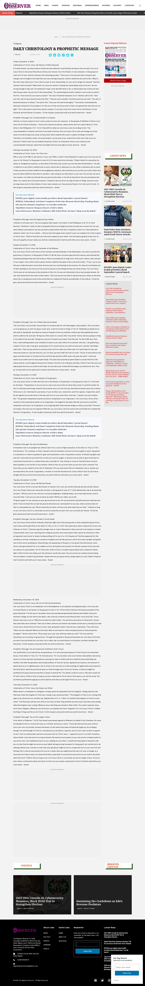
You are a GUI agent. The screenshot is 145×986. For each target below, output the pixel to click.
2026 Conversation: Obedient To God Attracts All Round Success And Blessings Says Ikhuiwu (118, 329)
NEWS (46, 5)
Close (116, 980)
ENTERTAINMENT (92, 5)
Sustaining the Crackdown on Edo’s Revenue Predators (99, 903)
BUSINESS (106, 5)
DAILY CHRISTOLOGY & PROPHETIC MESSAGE (76, 37)
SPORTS (55, 5)
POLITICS (47, 937)
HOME (38, 5)
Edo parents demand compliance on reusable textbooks (41, 205)
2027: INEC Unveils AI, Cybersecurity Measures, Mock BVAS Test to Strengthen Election (116, 193)
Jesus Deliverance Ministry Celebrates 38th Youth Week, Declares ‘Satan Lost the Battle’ (56, 211)
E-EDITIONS (129, 5)
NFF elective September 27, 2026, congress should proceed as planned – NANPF (118, 384)
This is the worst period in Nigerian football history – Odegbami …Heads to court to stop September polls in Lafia (117, 362)
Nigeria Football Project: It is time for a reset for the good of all (118, 353)
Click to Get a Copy (118, 81)
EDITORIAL (77, 5)
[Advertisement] (72, 24)
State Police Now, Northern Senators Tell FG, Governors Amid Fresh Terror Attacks (118, 232)
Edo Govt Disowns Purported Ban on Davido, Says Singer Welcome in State (75, 13)
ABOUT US (62, 937)
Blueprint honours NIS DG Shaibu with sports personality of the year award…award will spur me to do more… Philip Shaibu (118, 373)
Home (56, 37)
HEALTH (46, 949)
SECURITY (117, 5)
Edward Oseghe (110, 276)
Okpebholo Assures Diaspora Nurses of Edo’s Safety (39, 208)
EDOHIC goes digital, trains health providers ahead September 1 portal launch (51, 198)
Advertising (62, 941)
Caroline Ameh (110, 201)
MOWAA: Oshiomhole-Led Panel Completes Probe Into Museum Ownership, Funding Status (57, 201)
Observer (18, 54)
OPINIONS (66, 5)
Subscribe (88, 951)
